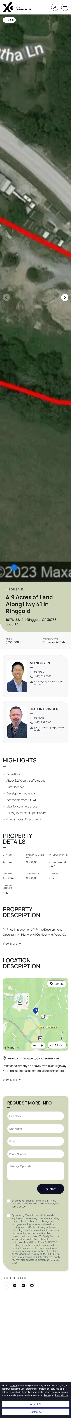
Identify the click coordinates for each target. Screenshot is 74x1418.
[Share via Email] (32, 1285)
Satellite (59, 984)
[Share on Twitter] (6, 1285)
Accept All (35, 1404)
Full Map (59, 1045)
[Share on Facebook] (14, 1285)
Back (11, 20)
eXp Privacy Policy (44, 1203)
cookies (13, 1385)
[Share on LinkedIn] (23, 1285)
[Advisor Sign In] (54, 7)
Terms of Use (19, 1206)
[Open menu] (64, 7)
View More (10, 944)
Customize (36, 1411)
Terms (47, 1395)
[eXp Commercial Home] (17, 7)
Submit (51, 1189)
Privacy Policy (61, 1395)
